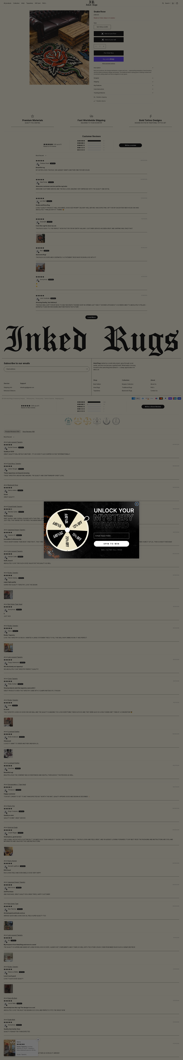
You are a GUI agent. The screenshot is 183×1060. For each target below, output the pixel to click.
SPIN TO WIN (111, 544)
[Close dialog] (136, 504)
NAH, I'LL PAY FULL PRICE (111, 550)
